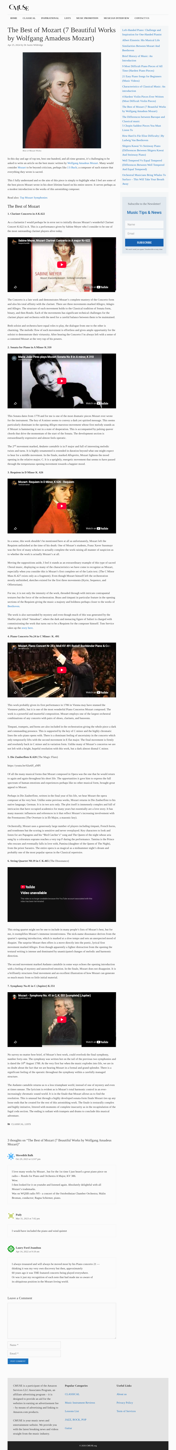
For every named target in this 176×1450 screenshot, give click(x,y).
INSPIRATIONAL (50, 18)
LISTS (67, 18)
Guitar (68, 1428)
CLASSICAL (29, 18)
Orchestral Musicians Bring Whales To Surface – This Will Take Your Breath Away (144, 179)
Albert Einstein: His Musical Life (141, 40)
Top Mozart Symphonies (33, 197)
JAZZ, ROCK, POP (75, 1419)
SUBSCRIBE (144, 242)
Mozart (22, 167)
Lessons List (72, 1411)
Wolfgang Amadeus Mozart (82, 163)
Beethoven (13, 606)
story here (27, 627)
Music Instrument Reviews (80, 1402)
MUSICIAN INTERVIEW (116, 18)
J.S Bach (72, 167)
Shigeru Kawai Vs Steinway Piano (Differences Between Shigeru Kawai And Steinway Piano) (143, 150)
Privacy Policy (125, 1402)
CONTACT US (142, 18)
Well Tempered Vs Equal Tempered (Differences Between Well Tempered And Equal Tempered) (143, 165)
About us (122, 1394)
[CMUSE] (22, 6)
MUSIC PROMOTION (87, 18)
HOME (13, 18)
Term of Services (126, 1411)
